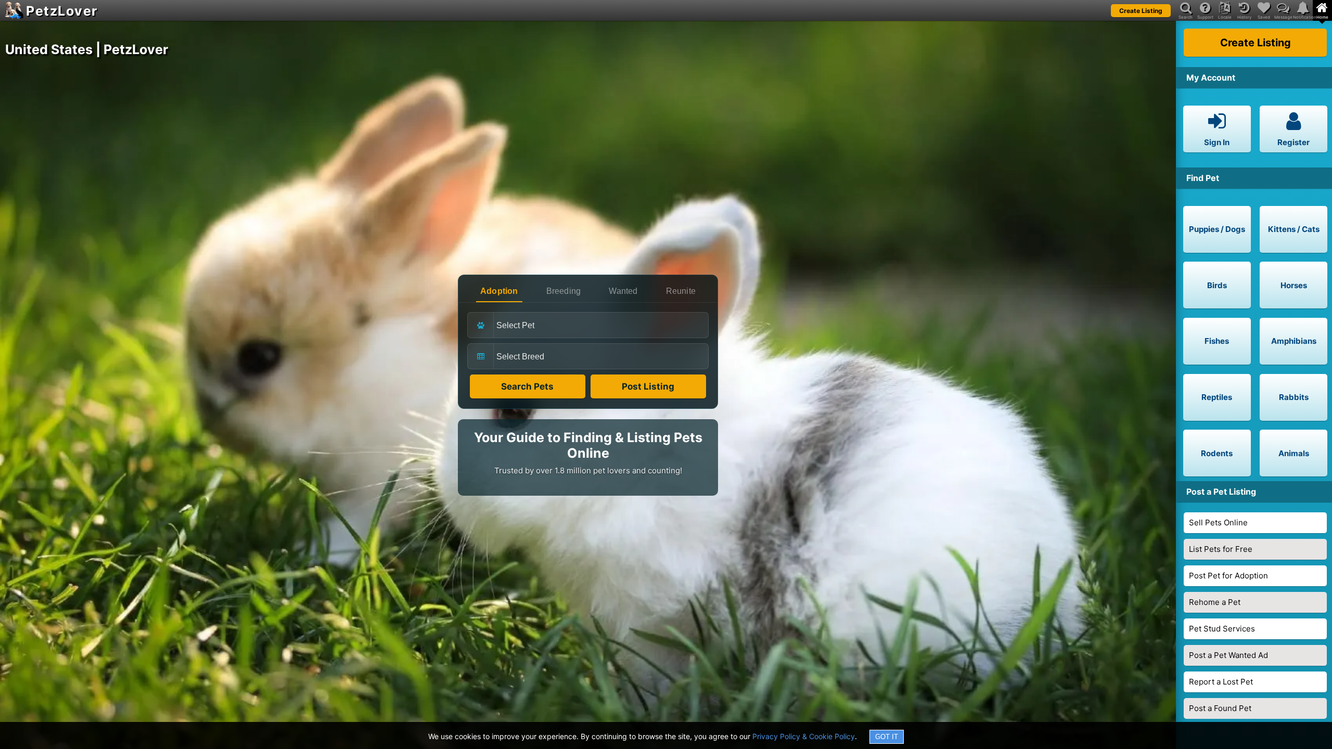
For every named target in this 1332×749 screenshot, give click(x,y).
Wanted (623, 291)
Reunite (681, 291)
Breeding (563, 291)
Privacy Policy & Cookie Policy (803, 736)
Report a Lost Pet (1221, 682)
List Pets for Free (1220, 549)
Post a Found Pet (1220, 708)
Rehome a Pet (1214, 602)
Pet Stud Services (1222, 629)
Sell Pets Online (1218, 522)
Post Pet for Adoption (1228, 575)
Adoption (499, 291)
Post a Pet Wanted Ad (1228, 655)
